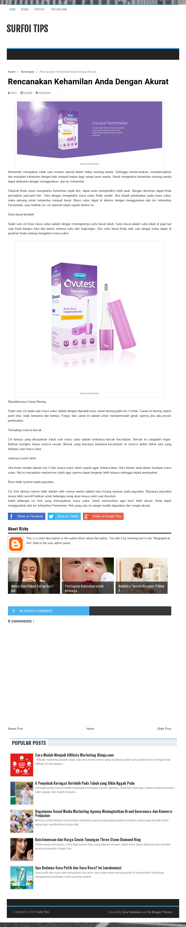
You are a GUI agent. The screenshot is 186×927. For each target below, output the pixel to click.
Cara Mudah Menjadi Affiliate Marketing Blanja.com (74, 755)
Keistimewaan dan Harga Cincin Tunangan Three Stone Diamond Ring (88, 839)
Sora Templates (132, 912)
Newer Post (15, 728)
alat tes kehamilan (72, 181)
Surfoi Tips (27, 28)
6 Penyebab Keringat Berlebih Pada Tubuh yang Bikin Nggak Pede (85, 783)
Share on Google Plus (107, 516)
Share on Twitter (67, 516)
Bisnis (25, 9)
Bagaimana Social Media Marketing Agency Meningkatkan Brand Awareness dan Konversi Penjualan (103, 813)
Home (13, 9)
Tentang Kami (59, 9)
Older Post (164, 728)
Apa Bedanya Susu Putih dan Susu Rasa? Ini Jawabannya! (78, 867)
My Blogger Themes (160, 912)
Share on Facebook (30, 516)
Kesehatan (45, 92)
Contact (39, 9)
